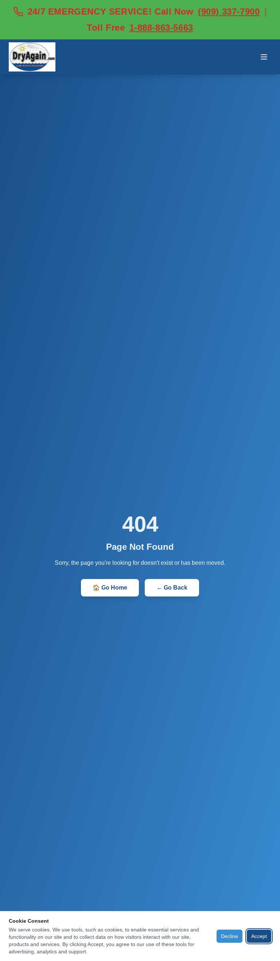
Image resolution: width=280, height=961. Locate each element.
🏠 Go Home (110, 587)
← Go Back (171, 587)
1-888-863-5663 (161, 27)
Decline (229, 936)
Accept (259, 936)
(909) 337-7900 (229, 11)
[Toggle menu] (264, 57)
